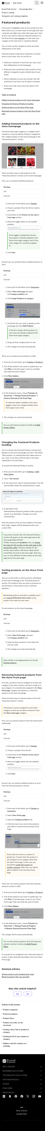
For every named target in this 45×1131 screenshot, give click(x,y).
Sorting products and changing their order (18, 974)
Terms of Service (21, 1110)
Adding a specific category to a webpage (15, 1044)
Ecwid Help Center (9, 9)
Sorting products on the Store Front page (18, 107)
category (21, 38)
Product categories (10, 1009)
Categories (35, 287)
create (8, 405)
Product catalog (8, 12)
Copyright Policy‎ (21, 1114)
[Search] (37, 3)
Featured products (10, 1014)
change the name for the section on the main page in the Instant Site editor (22, 545)
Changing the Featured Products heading (17, 104)
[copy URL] (23, 126)
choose (9, 598)
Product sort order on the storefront (13, 1024)
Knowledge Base (25, 9)
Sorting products (9, 663)
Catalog (34, 203)
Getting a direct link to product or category (16, 1031)
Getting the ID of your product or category (16, 1038)
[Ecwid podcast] (11, 1096)
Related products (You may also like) (15, 977)
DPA (21, 1107)
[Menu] (42, 2)
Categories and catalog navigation (15, 16)
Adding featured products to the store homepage (21, 100)
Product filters (8, 1018)
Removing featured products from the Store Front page (21, 112)
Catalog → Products (35, 362)
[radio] (17, 994)
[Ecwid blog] (5, 1096)
